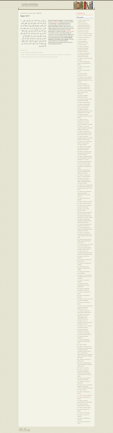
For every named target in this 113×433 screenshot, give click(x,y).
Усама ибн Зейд (70, 31)
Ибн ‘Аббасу (55, 22)
